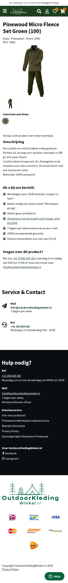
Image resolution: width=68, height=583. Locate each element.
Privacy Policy (10, 431)
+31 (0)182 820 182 (24, 258)
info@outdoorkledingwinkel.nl (22, 267)
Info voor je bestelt (14, 415)
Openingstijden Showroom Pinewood (25, 436)
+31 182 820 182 (20, 326)
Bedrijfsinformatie (13, 426)
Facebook (11, 453)
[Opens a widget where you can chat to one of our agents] (54, 576)
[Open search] (39, 11)
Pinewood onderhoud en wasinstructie (25, 420)
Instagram (11, 458)
